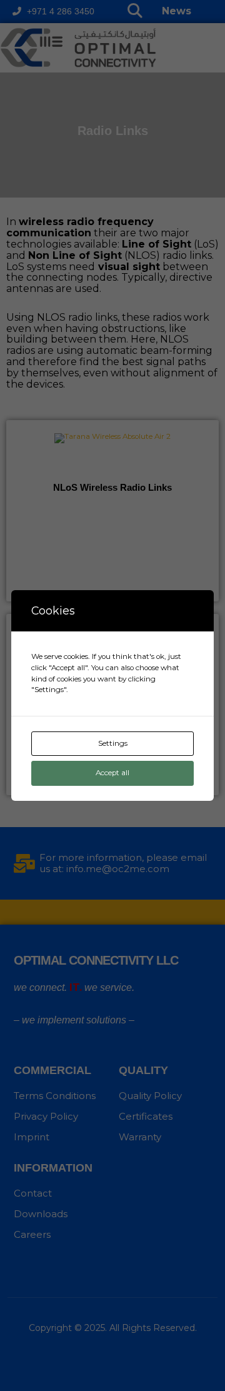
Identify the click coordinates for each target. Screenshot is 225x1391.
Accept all (112, 772)
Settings (113, 743)
